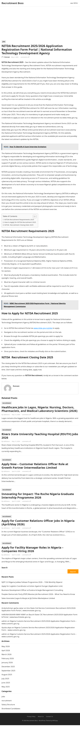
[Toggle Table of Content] (33, 216)
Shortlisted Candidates (11, 708)
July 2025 (5, 678)
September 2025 (8, 670)
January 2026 (7, 662)
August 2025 (7, 674)
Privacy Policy (31, 716)
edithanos (6, 415)
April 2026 (6, 650)
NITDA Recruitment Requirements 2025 (19, 219)
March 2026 (6, 654)
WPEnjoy (55, 720)
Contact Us (49, 716)
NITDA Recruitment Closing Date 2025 (18, 225)
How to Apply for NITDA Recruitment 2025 (20, 222)
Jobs (3, 42)
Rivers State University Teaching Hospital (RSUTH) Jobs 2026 (40, 435)
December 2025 (8, 666)
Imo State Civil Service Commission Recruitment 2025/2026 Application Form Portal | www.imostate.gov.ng (39, 609)
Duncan (7, 57)
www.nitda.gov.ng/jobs (43, 328)
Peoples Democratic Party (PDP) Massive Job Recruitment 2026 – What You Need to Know (38, 594)
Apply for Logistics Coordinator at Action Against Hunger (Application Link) (32, 586)
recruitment (6, 403)
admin (4, 621)
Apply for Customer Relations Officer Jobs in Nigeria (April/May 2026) (38, 522)
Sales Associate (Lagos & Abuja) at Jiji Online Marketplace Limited (28, 598)
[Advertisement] (40, 24)
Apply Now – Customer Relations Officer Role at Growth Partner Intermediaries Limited (35, 465)
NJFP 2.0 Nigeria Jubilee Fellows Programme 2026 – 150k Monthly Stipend (32, 582)
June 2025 (6, 682)
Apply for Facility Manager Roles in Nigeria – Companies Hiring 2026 (32, 549)
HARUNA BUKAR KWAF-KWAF (14, 614)
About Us (41, 716)
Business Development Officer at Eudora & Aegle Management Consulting (32, 590)
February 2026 (8, 658)
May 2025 (6, 686)
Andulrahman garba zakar (13, 608)
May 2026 (6, 646)
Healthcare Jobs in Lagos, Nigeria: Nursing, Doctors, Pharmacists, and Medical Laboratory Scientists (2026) (39, 409)
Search (5, 567)
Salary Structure (8, 704)
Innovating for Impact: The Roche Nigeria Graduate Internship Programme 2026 (38, 495)
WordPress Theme (44, 720)
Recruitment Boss (13, 3)
